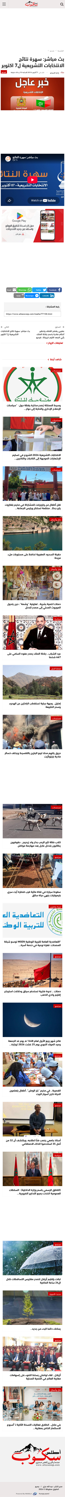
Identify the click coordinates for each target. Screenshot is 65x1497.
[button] (54, 289)
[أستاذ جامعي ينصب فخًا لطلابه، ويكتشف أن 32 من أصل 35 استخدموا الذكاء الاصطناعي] (32, 1119)
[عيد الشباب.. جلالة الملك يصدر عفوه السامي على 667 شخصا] (32, 632)
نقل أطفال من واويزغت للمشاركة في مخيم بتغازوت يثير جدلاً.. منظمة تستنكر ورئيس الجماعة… (33, 506)
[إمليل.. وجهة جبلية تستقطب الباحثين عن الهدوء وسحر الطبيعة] (32, 682)
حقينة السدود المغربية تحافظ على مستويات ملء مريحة (34, 556)
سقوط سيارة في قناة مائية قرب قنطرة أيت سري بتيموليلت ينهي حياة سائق (34, 893)
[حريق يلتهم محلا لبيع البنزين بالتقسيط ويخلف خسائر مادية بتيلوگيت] (32, 732)
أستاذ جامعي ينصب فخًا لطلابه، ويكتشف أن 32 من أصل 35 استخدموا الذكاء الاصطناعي (33, 1141)
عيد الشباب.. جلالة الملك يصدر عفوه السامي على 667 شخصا (34, 655)
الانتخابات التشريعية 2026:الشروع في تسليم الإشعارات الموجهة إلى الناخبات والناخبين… (36, 456)
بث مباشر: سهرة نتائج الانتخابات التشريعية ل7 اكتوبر (15, 332)
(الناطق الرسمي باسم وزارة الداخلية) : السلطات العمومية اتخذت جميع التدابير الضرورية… (35, 1191)
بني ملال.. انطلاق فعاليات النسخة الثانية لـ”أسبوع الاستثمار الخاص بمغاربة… (34, 1426)
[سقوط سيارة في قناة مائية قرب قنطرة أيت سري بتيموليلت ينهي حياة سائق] (32, 871)
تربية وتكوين (55, 906)
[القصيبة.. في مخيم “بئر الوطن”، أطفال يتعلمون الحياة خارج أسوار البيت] (32, 1069)
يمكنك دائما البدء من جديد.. (45, 1328)
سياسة (58, 618)
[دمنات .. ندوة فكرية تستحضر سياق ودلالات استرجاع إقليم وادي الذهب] (32, 970)
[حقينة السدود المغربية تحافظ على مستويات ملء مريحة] (32, 533)
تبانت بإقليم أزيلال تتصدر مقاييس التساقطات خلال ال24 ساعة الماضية (33, 1280)
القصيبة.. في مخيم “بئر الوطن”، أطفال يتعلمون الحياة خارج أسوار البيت (35, 1092)
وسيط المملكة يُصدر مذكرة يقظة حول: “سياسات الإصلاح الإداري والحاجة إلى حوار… (34, 406)
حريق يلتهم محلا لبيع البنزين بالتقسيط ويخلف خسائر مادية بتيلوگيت (33, 754)
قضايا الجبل (56, 668)
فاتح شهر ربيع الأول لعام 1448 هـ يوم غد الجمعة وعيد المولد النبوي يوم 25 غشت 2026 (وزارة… (34, 1042)
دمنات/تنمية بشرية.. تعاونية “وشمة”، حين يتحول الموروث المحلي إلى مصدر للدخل (34, 605)
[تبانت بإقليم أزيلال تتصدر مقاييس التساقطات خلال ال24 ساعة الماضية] (32, 1258)
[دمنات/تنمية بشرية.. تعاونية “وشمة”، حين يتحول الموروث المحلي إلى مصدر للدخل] (32, 583)
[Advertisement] (32, 28)
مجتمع (58, 857)
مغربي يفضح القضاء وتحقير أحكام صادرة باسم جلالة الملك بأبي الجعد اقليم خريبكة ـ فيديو (50, 334)
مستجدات (56, 370)
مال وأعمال (56, 519)
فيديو (4, 71)
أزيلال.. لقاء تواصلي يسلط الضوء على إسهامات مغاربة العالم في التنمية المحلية (35, 1376)
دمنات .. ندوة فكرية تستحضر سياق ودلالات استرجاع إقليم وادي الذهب (32, 992)
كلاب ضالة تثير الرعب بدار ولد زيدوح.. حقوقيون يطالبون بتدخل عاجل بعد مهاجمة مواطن (35, 843)
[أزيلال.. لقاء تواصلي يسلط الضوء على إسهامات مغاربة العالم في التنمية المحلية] (32, 1354)
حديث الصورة (55, 1294)
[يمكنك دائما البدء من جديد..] (32, 1307)
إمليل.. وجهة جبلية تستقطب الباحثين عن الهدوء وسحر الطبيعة (35, 705)
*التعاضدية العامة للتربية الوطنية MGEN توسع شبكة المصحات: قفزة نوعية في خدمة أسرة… (32, 943)
